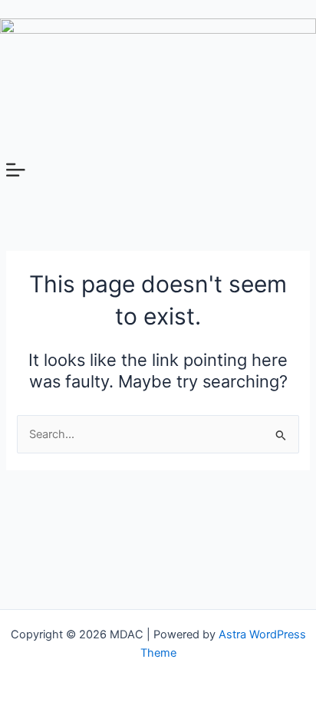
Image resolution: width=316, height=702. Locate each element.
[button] (158, 170)
